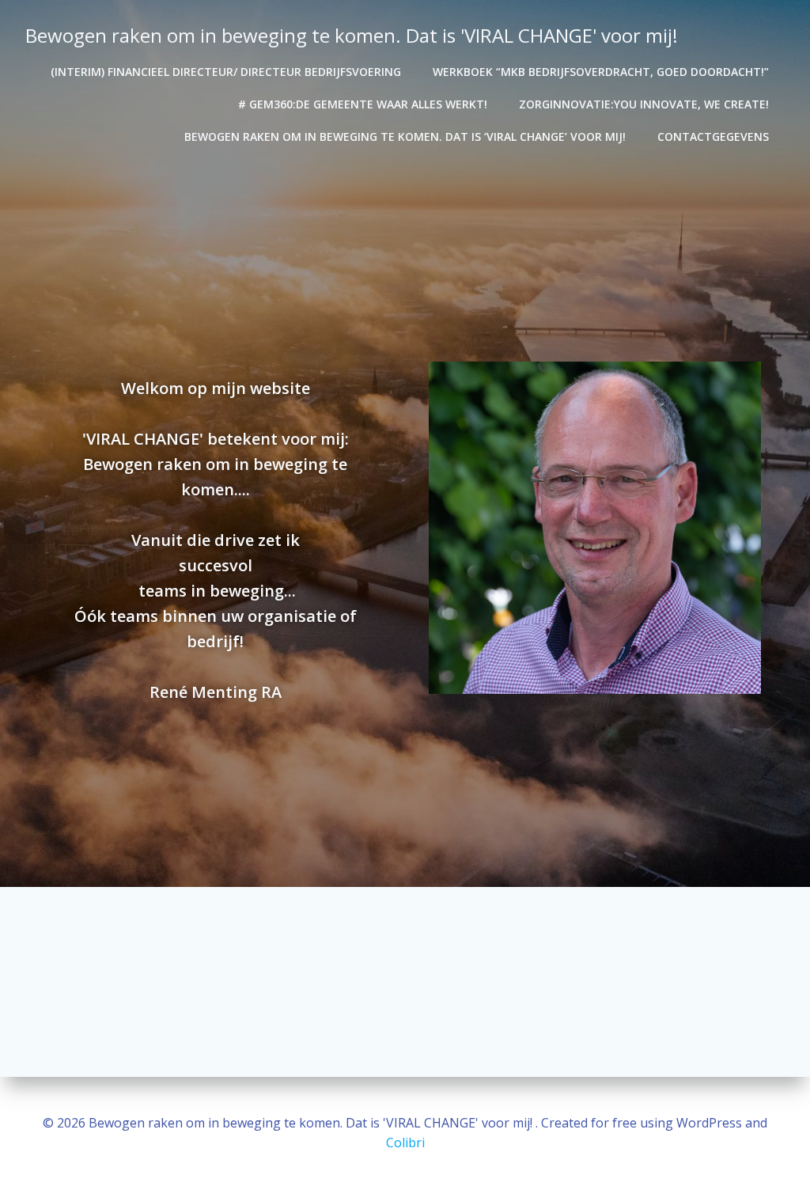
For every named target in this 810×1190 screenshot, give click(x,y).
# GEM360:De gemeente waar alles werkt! (362, 104)
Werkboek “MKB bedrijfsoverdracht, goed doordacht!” (601, 71)
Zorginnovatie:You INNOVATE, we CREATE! (644, 104)
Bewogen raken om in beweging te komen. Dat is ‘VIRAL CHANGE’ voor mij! (405, 136)
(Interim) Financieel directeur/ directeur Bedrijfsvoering (226, 71)
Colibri (405, 1142)
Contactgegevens (713, 136)
